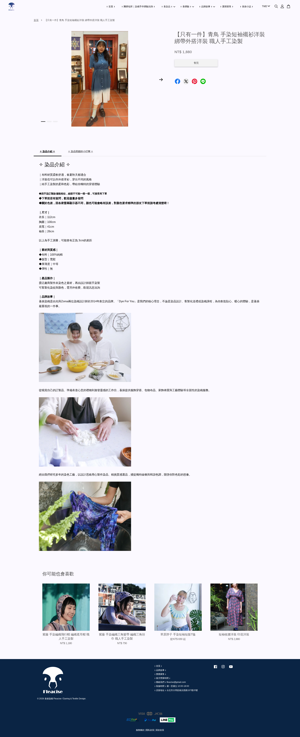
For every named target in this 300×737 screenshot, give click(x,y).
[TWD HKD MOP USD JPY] (265, 6)
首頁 (36, 20)
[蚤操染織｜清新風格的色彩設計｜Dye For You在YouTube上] (230, 668)
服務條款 (140, 730)
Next (161, 79)
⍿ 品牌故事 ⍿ (205, 6)
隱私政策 (150, 730)
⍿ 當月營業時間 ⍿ (162, 678)
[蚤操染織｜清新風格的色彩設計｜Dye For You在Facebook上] (215, 668)
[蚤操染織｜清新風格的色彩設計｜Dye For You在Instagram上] (223, 668)
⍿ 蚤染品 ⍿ (166, 6)
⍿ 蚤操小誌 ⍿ (246, 6)
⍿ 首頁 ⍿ (110, 6)
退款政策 (160, 730)
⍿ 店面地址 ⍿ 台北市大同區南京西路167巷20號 (176, 690)
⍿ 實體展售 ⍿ (226, 6)
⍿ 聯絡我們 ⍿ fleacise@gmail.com (170, 682)
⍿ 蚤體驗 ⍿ (185, 6)
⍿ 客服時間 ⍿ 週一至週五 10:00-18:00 (171, 686)
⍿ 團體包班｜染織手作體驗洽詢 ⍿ (138, 6)
